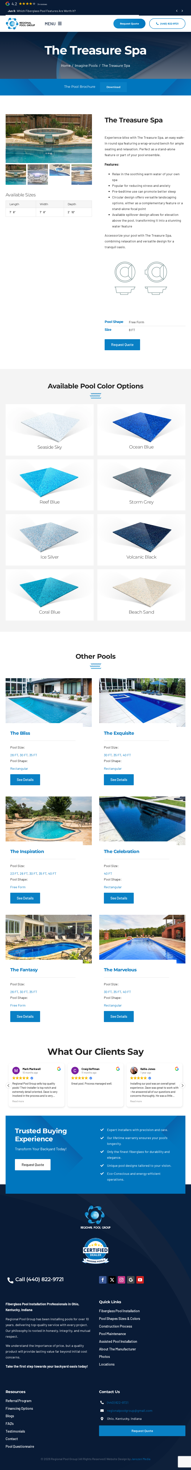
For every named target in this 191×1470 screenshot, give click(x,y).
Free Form (18, 887)
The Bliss (20, 733)
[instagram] (121, 1280)
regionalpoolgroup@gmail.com (129, 1410)
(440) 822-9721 (117, 1402)
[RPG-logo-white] (95, 1205)
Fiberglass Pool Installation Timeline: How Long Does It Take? (52, 11)
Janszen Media (140, 1459)
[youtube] (140, 1280)
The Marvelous (120, 969)
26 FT (14, 755)
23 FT (14, 873)
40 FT (127, 755)
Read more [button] (77, 1101)
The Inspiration (27, 851)
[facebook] (103, 1280)
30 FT (24, 755)
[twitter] (112, 1280)
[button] (8, 1085)
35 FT (33, 755)
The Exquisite (119, 733)
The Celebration (121, 851)
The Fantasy (23, 969)
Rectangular (19, 768)
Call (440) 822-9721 (39, 1279)
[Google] (130, 1280)
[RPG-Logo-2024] (21, 19)
